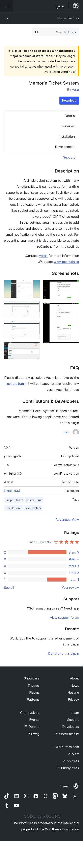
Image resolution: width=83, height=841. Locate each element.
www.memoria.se (66, 262)
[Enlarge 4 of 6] (34, 306)
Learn (75, 713)
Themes (33, 685)
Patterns (33, 699)
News (75, 685)
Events (34, 720)
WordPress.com (65, 747)
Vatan (43, 256)
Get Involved (29, 713)
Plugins (34, 692)
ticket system (33, 508)
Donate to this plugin (63, 653)
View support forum (64, 618)
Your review (70, 588)
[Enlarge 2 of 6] (74, 308)
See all (9, 588)
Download (69, 100)
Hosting (73, 692)
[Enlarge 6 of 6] (34, 347)
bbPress (71, 761)
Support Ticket (14, 500)
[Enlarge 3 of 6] (34, 285)
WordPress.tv (67, 734)
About (74, 678)
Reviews (68, 126)
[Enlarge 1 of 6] (74, 285)
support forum (16, 384)
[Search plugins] (36, 32)
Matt (73, 754)
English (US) (12, 490)
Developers (70, 727)
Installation (67, 137)
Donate (31, 727)
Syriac (65, 786)
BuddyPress (68, 768)
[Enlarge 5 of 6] (34, 326)
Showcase (31, 678)
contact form (34, 500)
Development (65, 147)
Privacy (73, 699)
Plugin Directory (68, 18)
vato (75, 90)
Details (70, 116)
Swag (33, 734)
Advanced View (67, 520)
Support (69, 157)
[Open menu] (6, 6)
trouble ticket (14, 508)
